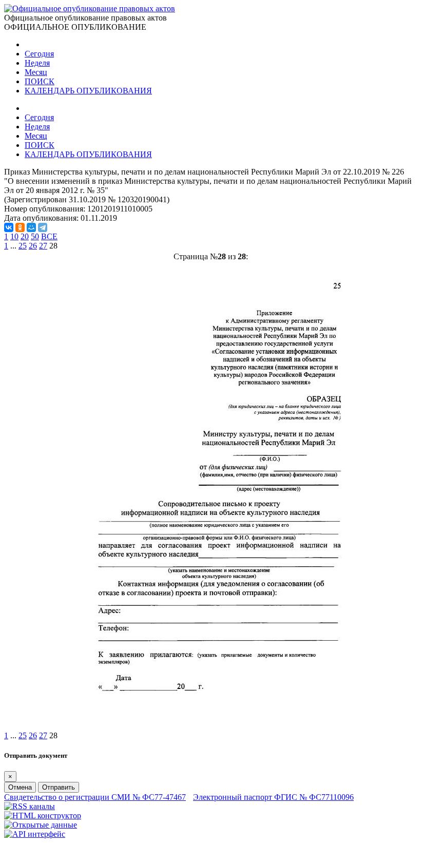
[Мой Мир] (31, 227)
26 (33, 245)
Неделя (37, 63)
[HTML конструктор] (42, 815)
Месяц (36, 72)
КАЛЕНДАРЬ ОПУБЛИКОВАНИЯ (88, 90)
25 (22, 245)
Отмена (20, 787)
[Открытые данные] (40, 824)
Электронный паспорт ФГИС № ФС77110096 (273, 797)
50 (35, 236)
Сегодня (39, 53)
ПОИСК (39, 81)
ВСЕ (49, 236)
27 (43, 245)
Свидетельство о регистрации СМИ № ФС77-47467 (95, 797)
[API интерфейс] (34, 834)
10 (14, 236)
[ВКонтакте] (8, 227)
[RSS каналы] (29, 806)
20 (25, 236)
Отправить (58, 787)
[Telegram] (42, 227)
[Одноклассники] (20, 227)
